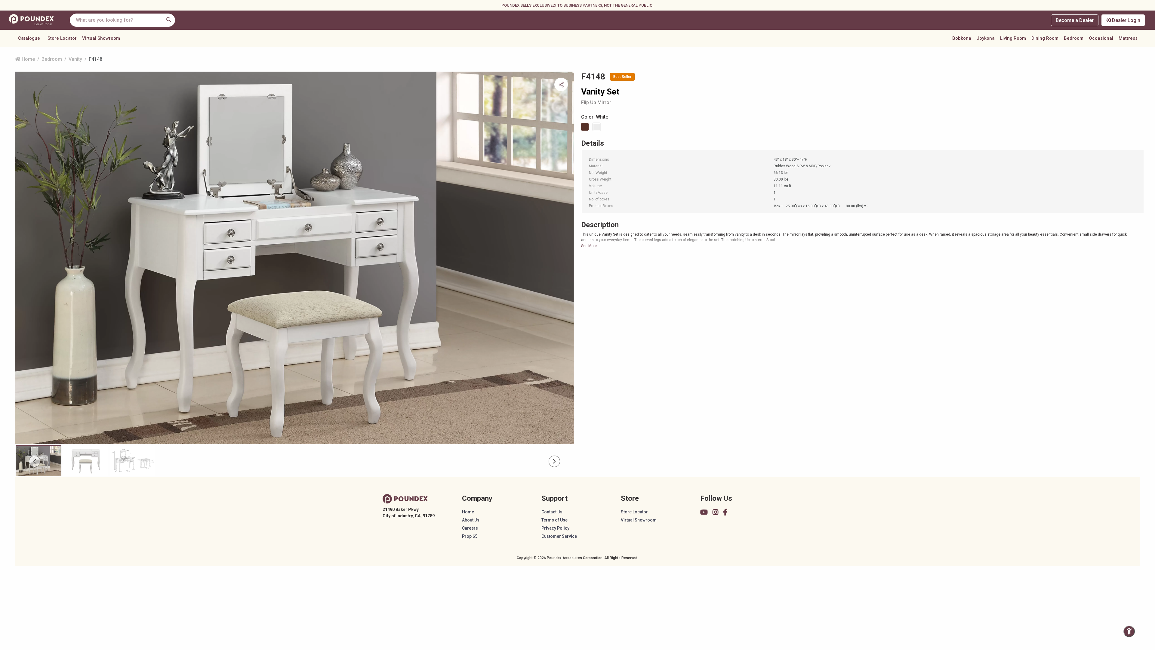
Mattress (1128, 38)
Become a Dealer (1075, 20)
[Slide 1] (85, 461)
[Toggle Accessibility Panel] (1129, 631)
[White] (597, 127)
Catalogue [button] (29, 38)
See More (589, 246)
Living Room (1013, 38)
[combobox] (122, 20)
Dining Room (1044, 38)
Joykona (986, 38)
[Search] (168, 19)
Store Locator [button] (62, 38)
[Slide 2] (132, 461)
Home (27, 59)
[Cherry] (586, 127)
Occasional (1101, 38)
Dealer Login (1125, 20)
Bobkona (961, 38)
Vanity (75, 59)
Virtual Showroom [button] (101, 38)
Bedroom (1073, 38)
